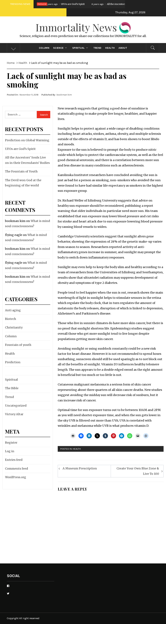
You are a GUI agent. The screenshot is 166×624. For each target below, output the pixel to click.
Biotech (10, 319)
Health (110, 47)
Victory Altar (14, 414)
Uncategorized (16, 405)
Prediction (12, 362)
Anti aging (13, 310)
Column (44, 47)
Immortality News (77, 27)
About (123, 47)
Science (58, 47)
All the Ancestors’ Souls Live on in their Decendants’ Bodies (123, 4)
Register (11, 442)
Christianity (14, 327)
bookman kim (64, 94)
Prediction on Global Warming (27, 140)
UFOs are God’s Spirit (56, 4)
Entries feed (14, 460)
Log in (9, 451)
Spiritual (78, 47)
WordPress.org (15, 477)
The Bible (11, 388)
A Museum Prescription (80, 468)
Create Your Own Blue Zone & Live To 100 (138, 470)
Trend (97, 47)
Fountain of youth (18, 345)
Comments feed (16, 468)
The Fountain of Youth (21, 171)
